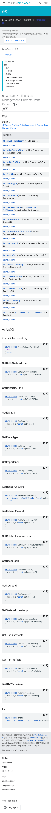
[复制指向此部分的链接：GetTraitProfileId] (24, 660)
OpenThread (7, 771)
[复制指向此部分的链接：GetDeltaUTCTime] (25, 388)
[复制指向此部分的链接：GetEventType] (20, 437)
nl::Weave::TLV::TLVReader (29, 312)
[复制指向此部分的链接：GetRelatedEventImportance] (37, 536)
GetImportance (10, 195)
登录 (46, 3)
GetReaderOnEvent (12, 207)
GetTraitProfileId (12, 288)
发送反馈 (8, 54)
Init (5, 312)
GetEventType (10, 183)
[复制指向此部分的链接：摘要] (11, 109)
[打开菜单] (4, 3)
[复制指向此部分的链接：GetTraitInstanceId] (26, 635)
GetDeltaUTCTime (11, 162)
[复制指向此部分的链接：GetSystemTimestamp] (30, 610)
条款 (4, 801)
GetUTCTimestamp (11, 300)
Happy (4, 767)
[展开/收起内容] (13, 61)
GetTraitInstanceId (13, 276)
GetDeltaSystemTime (13, 150)
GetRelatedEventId (12, 219)
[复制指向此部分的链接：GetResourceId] (22, 561)
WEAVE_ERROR (9, 145)
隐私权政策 (12, 801)
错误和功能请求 (8, 781)
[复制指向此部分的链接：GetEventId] (17, 412)
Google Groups (8, 785)
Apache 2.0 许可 (36, 738)
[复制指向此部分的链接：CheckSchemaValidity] (29, 338)
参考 (4, 11)
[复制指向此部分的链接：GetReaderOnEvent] (26, 487)
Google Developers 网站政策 (34, 740)
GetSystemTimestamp (13, 264)
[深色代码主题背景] (44, 344)
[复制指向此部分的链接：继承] (10, 116)
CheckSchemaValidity (13, 141)
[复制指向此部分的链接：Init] (8, 709)
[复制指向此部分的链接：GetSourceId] (19, 585)
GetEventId (8, 174)
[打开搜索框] (40, 3)
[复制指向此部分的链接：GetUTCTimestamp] (26, 684)
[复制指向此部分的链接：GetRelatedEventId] (26, 511)
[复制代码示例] (47, 344)
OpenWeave (6, 49)
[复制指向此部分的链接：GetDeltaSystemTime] (29, 363)
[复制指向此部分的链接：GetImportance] (22, 462)
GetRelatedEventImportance (17, 231)
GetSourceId (9, 255)
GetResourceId (10, 243)
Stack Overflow (8, 790)
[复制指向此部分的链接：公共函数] (17, 329)
